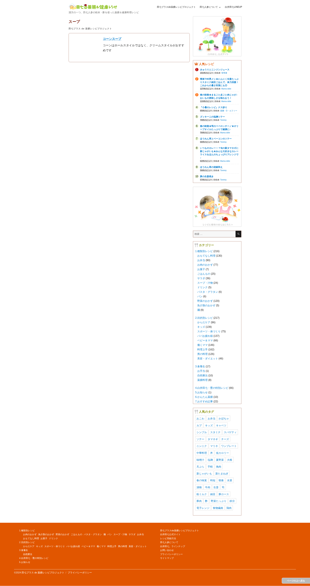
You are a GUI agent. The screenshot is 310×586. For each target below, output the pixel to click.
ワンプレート (229, 446)
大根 (229, 460)
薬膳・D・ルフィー (228, 111)
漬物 (199, 487)
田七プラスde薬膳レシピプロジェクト (176, 6)
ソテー (200, 439)
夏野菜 (220, 460)
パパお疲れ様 (205, 336)
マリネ (214, 446)
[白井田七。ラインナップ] (217, 207)
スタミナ (215, 432)
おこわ (200, 418)
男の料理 (202, 354)
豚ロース (224, 494)
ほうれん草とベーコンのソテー (216, 138)
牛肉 (207, 487)
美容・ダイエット (207, 358)
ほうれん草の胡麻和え (211, 167)
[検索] (238, 234)
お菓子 (201, 269)
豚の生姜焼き (207, 176)
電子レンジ (202, 508)
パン (199, 296)
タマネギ (213, 439)
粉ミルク (201, 494)
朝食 (221, 480)
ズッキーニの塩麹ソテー (212, 116)
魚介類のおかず (206, 305)
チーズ (225, 439)
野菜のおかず (205, 301)
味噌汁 (200, 460)
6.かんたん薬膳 (204, 397)
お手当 (201, 371)
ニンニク (201, 446)
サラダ (201, 278)
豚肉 (199, 501)
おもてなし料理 (206, 255)
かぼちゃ (224, 418)
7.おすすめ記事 (204, 401)
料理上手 (202, 349)
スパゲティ (230, 432)
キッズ (201, 327)
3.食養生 (200, 366)
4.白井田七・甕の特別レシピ (211, 388)
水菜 (229, 480)
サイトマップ (167, 558)
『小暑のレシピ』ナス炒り (213, 107)
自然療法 (202, 375)
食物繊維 (218, 508)
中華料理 (201, 453)
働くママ (202, 345)
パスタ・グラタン (207, 291)
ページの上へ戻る (296, 580)
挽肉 (218, 466)
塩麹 (210, 460)
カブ (199, 425)
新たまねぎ (221, 473)
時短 (212, 480)
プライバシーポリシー (171, 554)
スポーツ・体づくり (209, 331)
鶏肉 (229, 508)
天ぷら (200, 466)
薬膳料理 (202, 380)
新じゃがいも (204, 473)
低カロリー (222, 453)
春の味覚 (201, 480)
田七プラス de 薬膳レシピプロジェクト (90, 28)
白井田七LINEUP (233, 6)
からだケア (203, 322)
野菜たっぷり (218, 501)
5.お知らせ (201, 392)
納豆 (212, 494)
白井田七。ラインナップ (172, 546)
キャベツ (221, 425)
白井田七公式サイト (170, 534)
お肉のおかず (205, 264)
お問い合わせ (167, 550)
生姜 (216, 487)
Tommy (223, 120)
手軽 (210, 466)
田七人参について (209, 6)
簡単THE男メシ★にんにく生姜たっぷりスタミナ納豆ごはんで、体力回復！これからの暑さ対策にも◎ (219, 82)
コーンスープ (112, 39)
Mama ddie (226, 89)
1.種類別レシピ (204, 251)
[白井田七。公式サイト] (217, 36)
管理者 (224, 73)
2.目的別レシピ (204, 317)
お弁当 (201, 260)
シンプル (201, 432)
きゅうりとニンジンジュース (214, 69)
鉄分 (232, 501)
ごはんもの (203, 273)
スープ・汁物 (205, 282)
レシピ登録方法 (168, 538)
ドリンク (202, 287)
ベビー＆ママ (205, 340)
